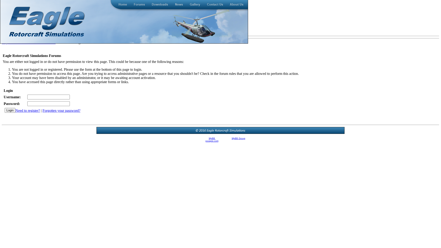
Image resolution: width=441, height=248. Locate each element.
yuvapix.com (211, 141)
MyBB (212, 138)
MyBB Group (238, 138)
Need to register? (27, 111)
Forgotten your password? (61, 111)
